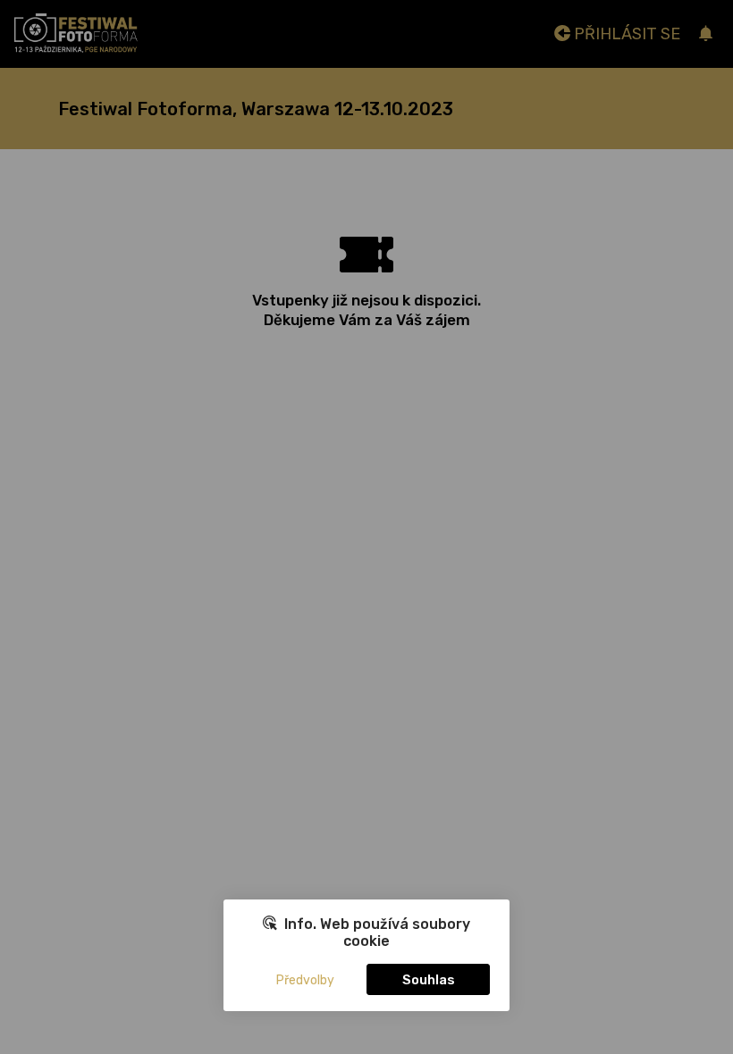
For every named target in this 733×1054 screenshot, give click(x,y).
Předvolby (305, 980)
